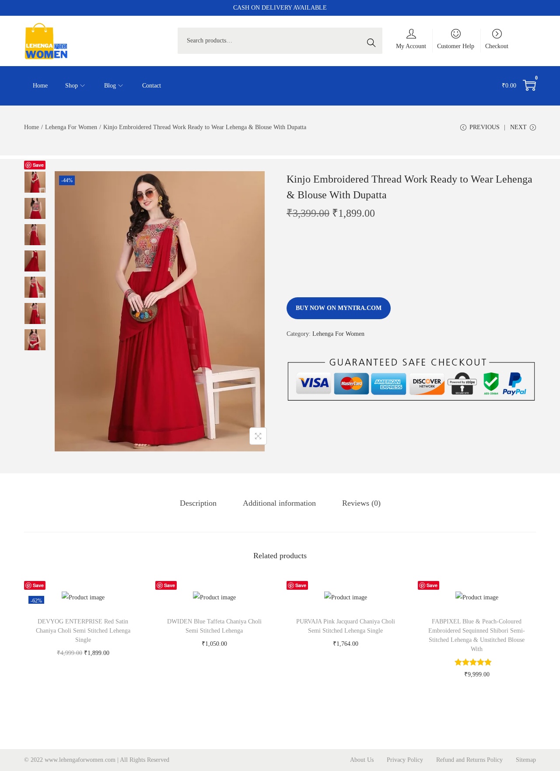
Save (38, 165)
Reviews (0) (361, 503)
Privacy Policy (405, 760)
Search (373, 40)
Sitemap (526, 760)
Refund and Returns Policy (469, 760)
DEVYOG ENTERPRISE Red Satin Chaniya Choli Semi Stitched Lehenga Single (83, 630)
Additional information (279, 503)
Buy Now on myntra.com (339, 308)
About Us (362, 760)
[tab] (198, 503)
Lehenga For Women (71, 127)
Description (198, 503)
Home (31, 127)
